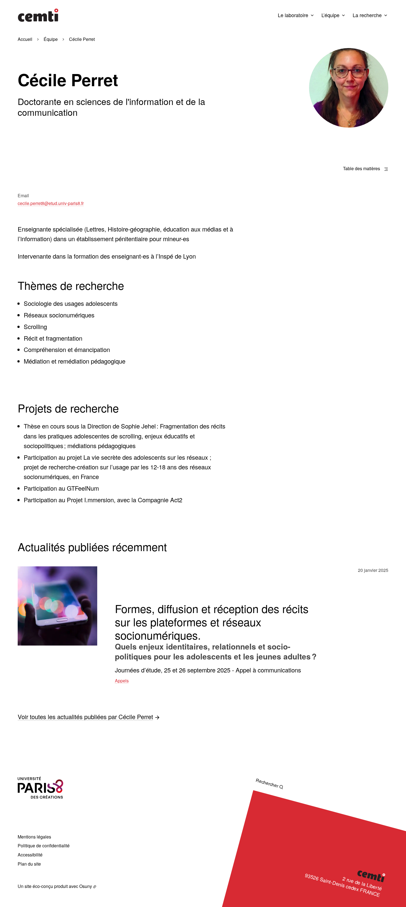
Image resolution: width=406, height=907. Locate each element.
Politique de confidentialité (44, 845)
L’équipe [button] (330, 15)
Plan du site (29, 864)
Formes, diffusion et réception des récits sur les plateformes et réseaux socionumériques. (212, 622)
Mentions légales (34, 837)
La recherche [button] (367, 15)
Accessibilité (30, 854)
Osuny (85, 886)
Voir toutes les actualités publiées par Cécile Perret (85, 716)
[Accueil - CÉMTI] (38, 15)
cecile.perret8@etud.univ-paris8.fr (51, 203)
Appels (122, 680)
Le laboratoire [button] (293, 15)
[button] (349, 88)
